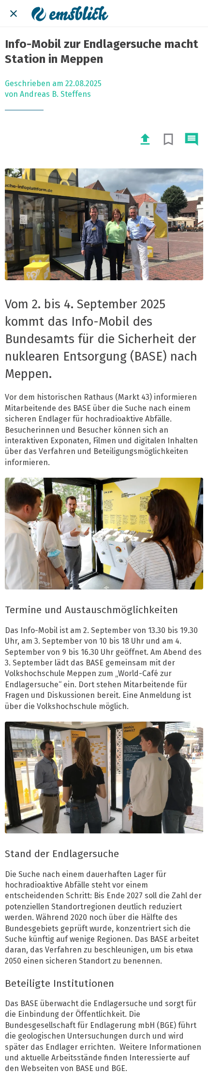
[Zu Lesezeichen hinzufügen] (168, 139)
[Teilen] (145, 139)
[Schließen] (13, 13)
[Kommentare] (191, 139)
